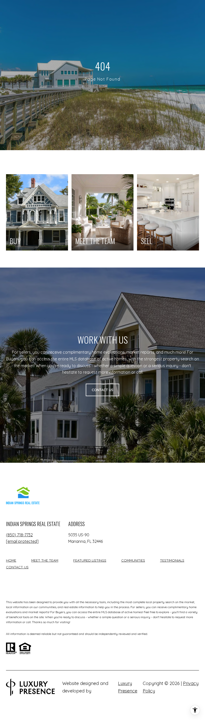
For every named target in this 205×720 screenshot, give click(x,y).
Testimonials (172, 560)
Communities (133, 560)
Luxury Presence (127, 687)
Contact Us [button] (102, 390)
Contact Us (17, 567)
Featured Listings (89, 560)
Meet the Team (44, 560)
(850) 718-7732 (19, 534)
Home (11, 560)
